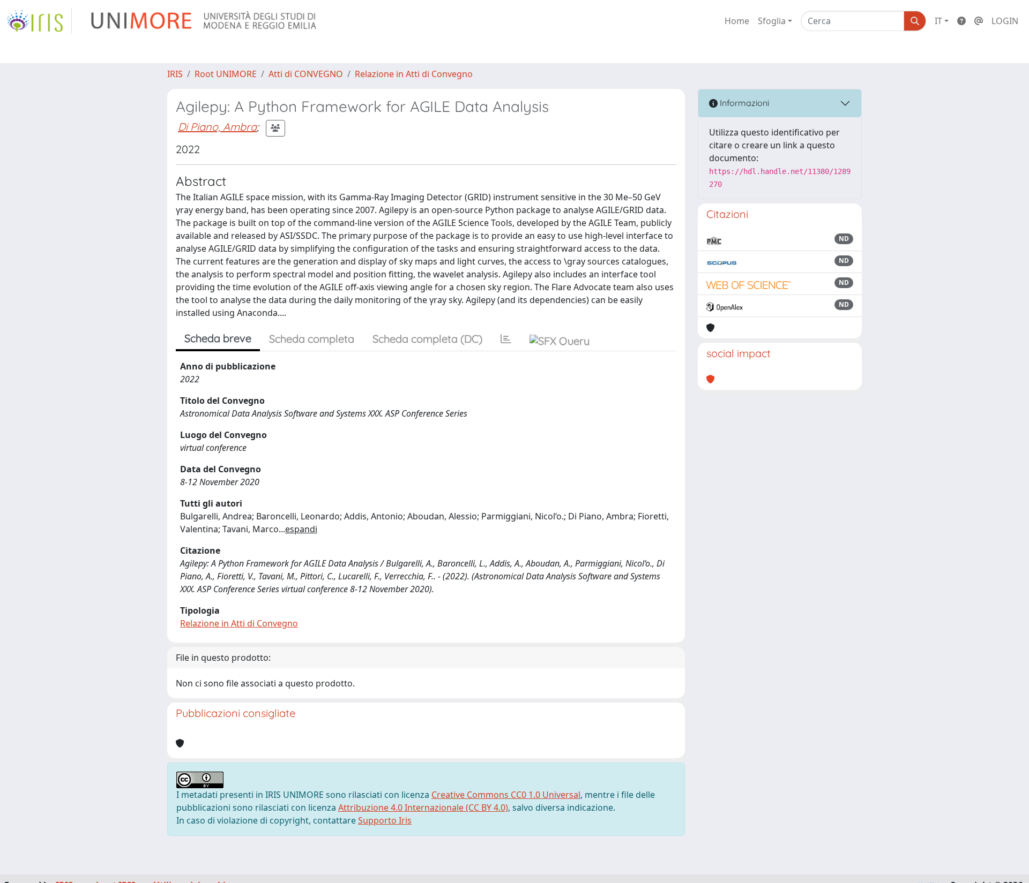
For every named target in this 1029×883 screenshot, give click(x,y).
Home (737, 21)
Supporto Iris (385, 820)
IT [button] (938, 21)
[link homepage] (39, 21)
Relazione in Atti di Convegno (414, 74)
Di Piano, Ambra (217, 126)
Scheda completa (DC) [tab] (427, 338)
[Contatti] (978, 21)
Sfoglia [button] (772, 21)
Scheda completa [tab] (311, 338)
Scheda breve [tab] (217, 338)
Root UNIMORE (226, 74)
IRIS (175, 74)
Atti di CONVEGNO (306, 74)
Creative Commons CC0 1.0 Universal (505, 795)
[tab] (505, 339)
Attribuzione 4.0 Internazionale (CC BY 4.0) (423, 807)
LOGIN (1004, 21)
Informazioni (743, 102)
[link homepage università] (204, 21)
